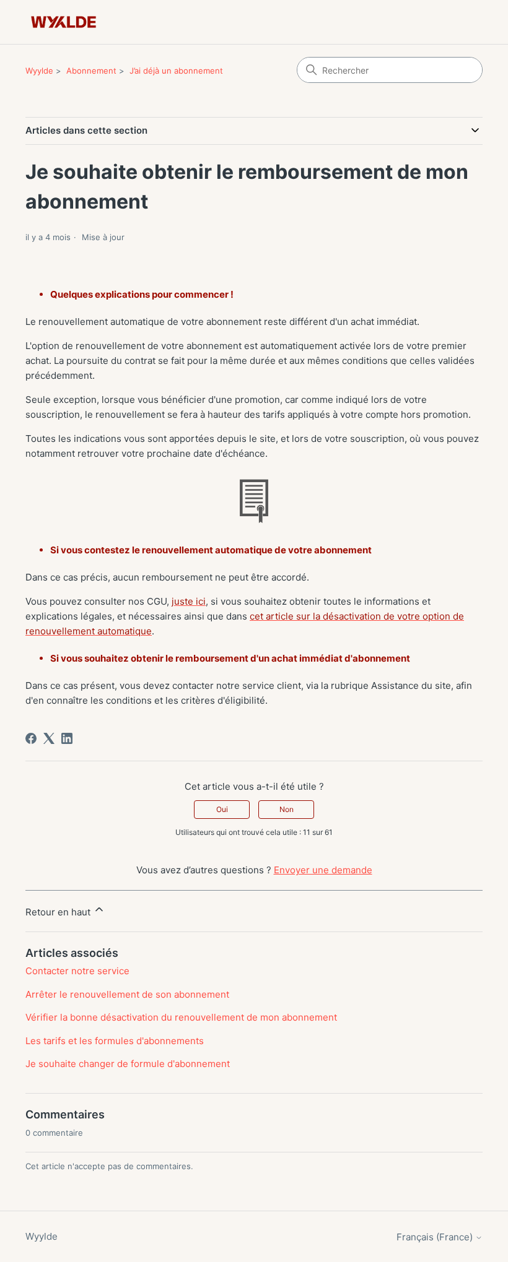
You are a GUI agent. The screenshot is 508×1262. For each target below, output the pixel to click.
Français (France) (435, 1237)
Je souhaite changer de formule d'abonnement (127, 1064)
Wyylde (39, 71)
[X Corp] (49, 738)
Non (286, 809)
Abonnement (91, 71)
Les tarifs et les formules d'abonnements (114, 1041)
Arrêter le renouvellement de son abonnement (127, 994)
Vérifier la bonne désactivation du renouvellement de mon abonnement (181, 1017)
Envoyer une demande (323, 870)
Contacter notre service (77, 971)
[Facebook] (31, 738)
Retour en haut (59, 912)
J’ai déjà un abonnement (176, 71)
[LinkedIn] (66, 738)
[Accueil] (63, 22)
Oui (222, 809)
